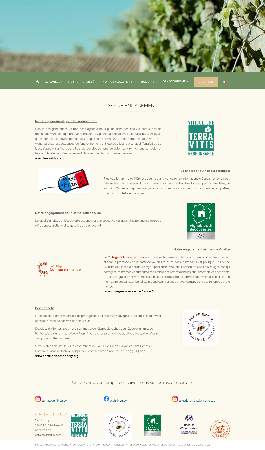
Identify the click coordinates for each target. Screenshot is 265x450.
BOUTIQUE (206, 81)
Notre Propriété (81, 82)
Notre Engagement (118, 82)
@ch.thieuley (118, 400)
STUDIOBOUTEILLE (200, 445)
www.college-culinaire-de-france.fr (129, 291)
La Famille (52, 82)
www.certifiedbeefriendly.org (57, 356)
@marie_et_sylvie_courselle (196, 400)
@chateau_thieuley (54, 400)
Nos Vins (147, 82)
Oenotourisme (174, 82)
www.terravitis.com (49, 158)
